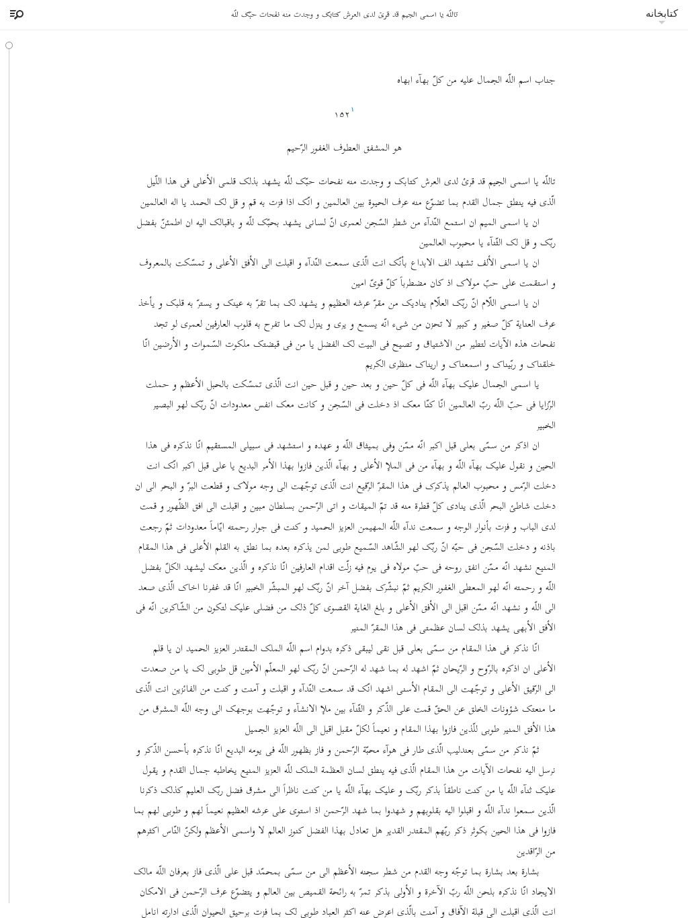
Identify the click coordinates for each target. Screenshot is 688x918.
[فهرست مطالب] (15, 15)
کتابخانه (662, 13)
